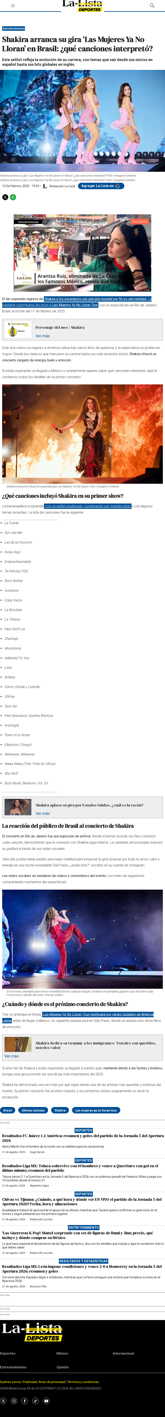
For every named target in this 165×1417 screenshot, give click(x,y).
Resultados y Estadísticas (84, 1261)
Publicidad (30, 1382)
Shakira (60, 1110)
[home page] (82, 1332)
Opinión (63, 1367)
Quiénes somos (10, 1382)
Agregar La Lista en (98, 186)
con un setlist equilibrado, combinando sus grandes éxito (88, 506)
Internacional (123, 1353)
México (62, 1353)
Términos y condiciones (83, 1382)
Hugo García (37, 1152)
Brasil (7, 1110)
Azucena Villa (38, 1286)
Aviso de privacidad (52, 1382)
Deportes (83, 1130)
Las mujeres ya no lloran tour (96, 1110)
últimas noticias (33, 1110)
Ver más (43, 336)
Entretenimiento (13, 28)
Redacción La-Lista (41, 1219)
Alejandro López (39, 1185)
